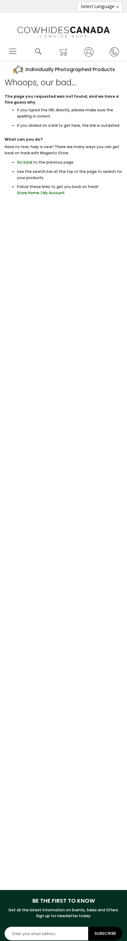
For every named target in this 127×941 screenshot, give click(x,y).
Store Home (28, 192)
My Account (54, 192)
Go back (24, 162)
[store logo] (63, 31)
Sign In (85, 52)
